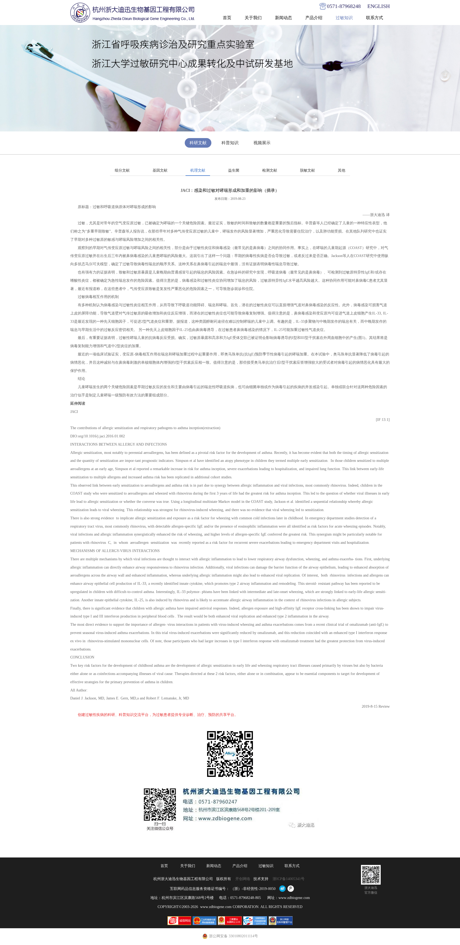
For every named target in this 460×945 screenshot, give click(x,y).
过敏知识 (344, 17)
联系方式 (374, 17)
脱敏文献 (307, 170)
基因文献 (160, 170)
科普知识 (230, 142)
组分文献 (122, 170)
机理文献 (197, 170)
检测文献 (269, 170)
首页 (227, 17)
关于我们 (253, 17)
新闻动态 (283, 17)
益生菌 (233, 170)
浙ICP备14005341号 (289, 879)
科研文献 (198, 142)
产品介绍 (313, 17)
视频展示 (261, 142)
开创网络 (242, 879)
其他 (341, 170)
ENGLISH (378, 6)
